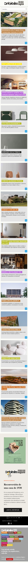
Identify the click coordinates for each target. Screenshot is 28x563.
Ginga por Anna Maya (11, 358)
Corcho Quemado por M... (12, 181)
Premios (21, 536)
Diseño (19, 532)
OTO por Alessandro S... (11, 124)
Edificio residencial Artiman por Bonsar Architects (13, 419)
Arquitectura (10, 532)
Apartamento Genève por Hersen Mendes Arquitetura (13, 94)
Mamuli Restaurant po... (12, 272)
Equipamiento (5, 534)
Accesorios (4, 532)
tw (9, 523)
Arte (15, 532)
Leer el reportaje (13, 510)
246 (19, 517)
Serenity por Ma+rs (10, 210)
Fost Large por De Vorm (11, 64)
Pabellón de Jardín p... (11, 301)
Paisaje (20, 538)
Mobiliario (4, 538)
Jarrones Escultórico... (11, 152)
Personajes (4, 540)
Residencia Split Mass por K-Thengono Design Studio (13, 31)
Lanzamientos (10, 538)
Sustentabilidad (17, 540)
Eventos (11, 536)
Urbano (16, 536)
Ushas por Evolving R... (11, 330)
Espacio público (5, 536)
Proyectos (10, 540)
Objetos (16, 538)
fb (11, 523)
